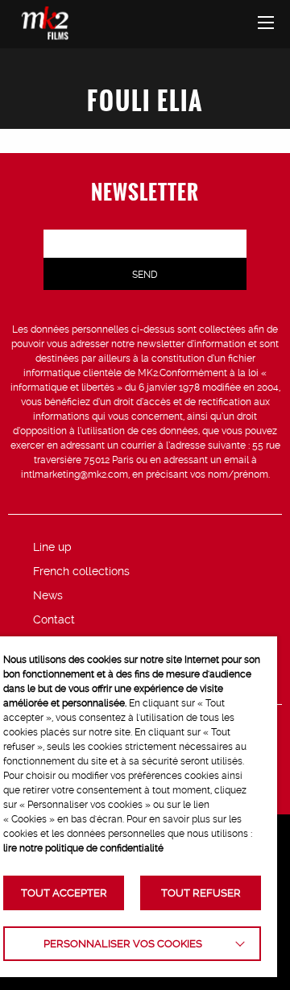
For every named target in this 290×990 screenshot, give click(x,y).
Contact (54, 619)
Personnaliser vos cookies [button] (123, 944)
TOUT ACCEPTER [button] (64, 893)
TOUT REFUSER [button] (201, 893)
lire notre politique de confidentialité (83, 848)
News (48, 595)
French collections (81, 571)
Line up (52, 547)
